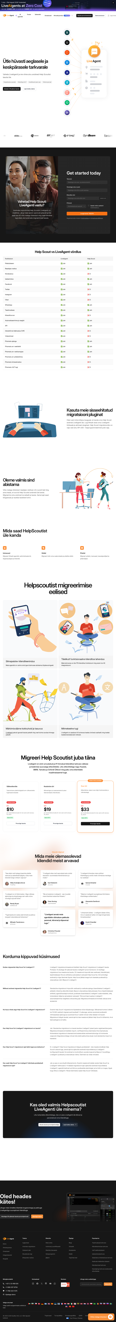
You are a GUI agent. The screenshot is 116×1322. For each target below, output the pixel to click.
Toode (29, 14)
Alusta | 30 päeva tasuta (11, 89)
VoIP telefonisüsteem (98, 1250)
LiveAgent (9, 732)
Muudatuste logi (27, 1254)
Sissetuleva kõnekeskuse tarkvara (102, 1257)
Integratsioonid (7, 1255)
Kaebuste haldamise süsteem (100, 1261)
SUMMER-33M (11, 9)
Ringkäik (5, 1259)
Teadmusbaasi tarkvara (99, 1243)
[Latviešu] (81, 1304)
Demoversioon (99, 15)
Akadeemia (72, 1250)
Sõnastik (71, 1246)
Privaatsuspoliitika (70, 1315)
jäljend (47, 1257)
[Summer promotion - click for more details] (58, 5)
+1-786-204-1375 (11, 1291)
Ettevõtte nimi (71, 195)
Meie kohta (49, 1243)
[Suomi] (59, 1304)
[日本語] (75, 1304)
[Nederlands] (85, 1304)
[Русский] (101, 1304)
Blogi (70, 1243)
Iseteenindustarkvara (98, 1254)
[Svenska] (111, 1304)
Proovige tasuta (21, 823)
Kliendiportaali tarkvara (99, 1265)
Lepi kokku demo (29, 89)
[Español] (52, 1304)
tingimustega (85, 218)
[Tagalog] (67, 1306)
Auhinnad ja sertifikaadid (53, 1246)
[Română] (98, 1304)
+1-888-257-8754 (11, 1287)
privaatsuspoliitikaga (97, 218)
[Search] (73, 15)
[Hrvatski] (65, 1304)
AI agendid (20, 15)
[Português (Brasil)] (94, 1304)
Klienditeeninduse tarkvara (100, 1246)
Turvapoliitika (58, 1315)
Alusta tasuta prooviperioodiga (49, 1124)
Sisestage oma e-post (73, 187)
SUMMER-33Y (28, 9)
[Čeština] (36, 1304)
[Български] (32, 1304)
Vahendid (38, 14)
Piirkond (69, 203)
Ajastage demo (37, 1216)
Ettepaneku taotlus (28, 1257)
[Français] (62, 1304)
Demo (4, 1244)
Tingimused (48, 1315)
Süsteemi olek (26, 1250)
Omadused (6, 1251)
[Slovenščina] (107, 1304)
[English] (49, 1304)
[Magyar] (68, 1304)
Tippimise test (73, 1257)
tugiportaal (25, 1243)
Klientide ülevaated (51, 1250)
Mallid (70, 1254)
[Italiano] (72, 1304)
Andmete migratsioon (28, 1246)
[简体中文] (73, 1306)
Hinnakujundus (7, 1247)
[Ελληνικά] (45, 1304)
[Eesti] (55, 1304)
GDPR (80, 1315)
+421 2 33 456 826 (11, 1283)
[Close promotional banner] (113, 2)
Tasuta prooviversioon (84, 15)
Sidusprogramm (50, 1254)
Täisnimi (69, 179)
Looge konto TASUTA (87, 213)
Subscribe (108, 1284)
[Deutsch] (42, 1304)
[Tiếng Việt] (70, 1306)
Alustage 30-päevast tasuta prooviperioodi (14, 1216)
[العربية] (29, 1304)
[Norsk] (88, 1304)
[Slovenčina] (104, 1304)
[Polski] (91, 1304)
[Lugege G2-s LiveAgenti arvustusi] (65, 1284)
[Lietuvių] (78, 1304)
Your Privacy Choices (76, 1318)
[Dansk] (39, 1304)
